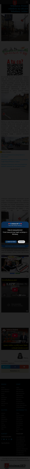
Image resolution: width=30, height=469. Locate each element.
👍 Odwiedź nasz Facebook (11, 241)
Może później (21, 241)
